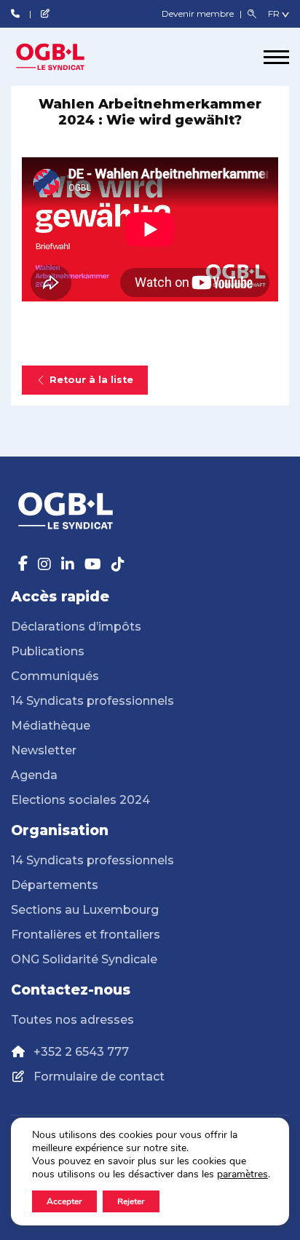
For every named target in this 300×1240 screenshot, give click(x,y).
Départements (54, 885)
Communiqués (55, 676)
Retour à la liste (91, 379)
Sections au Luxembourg (85, 910)
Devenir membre (199, 13)
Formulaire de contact (99, 1076)
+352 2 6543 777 (81, 1052)
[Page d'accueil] (65, 57)
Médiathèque (50, 725)
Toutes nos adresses (72, 1020)
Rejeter (131, 1201)
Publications (47, 651)
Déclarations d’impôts (76, 626)
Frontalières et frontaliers (85, 934)
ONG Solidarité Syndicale (84, 959)
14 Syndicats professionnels (92, 701)
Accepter (64, 1201)
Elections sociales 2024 (80, 800)
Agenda (34, 775)
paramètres (242, 1174)
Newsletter (43, 750)
